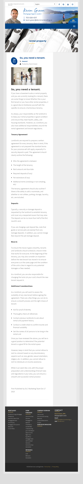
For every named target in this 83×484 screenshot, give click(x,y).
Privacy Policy (55, 466)
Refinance (29, 450)
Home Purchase (29, 411)
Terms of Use (47, 466)
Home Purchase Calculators (29, 446)
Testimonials (40, 414)
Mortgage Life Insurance (14, 424)
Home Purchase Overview (29, 417)
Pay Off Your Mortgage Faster (29, 438)
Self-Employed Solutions (29, 442)
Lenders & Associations (42, 420)
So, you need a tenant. (32, 58)
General (24, 61)
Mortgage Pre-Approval (29, 421)
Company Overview (43, 410)
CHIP (27, 453)
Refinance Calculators (28, 457)
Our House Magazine (44, 424)
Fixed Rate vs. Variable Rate (29, 425)
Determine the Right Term (29, 433)
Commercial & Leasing (42, 416)
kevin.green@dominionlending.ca (63, 419)
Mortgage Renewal (12, 420)
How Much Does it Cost (13, 418)
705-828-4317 (60, 421)
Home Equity (11, 422)
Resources (39, 418)
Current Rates (11, 428)
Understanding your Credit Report (30, 429)
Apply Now (10, 426)
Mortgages (12, 410)
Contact (39, 422)
